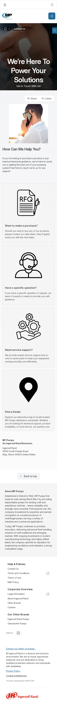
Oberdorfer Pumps (17, 623)
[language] (4, 4)
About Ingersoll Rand (18, 598)
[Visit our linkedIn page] (18, 633)
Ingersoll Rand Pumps (18, 619)
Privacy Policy (13, 671)
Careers (12, 607)
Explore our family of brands (21, 648)
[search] (52, 4)
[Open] (51, 16)
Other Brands (14, 603)
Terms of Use (14, 577)
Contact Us (13, 568)
